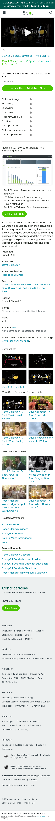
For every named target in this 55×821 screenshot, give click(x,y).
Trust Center (29, 803)
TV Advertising (37, 705)
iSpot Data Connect (12, 639)
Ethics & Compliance (11, 803)
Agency (40, 630)
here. (34, 779)
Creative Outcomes (30, 701)
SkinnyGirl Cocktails (13, 533)
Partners (36, 725)
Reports (6, 697)
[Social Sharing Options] (4, 50)
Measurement (9, 658)
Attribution (24, 658)
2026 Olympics (9, 682)
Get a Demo (8, 729)
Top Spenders (20, 674)
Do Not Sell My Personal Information (18, 785)
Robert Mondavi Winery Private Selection (24, 572)
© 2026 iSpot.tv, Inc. (11, 799)
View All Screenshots (13, 387)
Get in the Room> (40, 6)
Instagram (7, 749)
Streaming (7, 634)
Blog (30, 697)
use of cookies (42, 816)
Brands (17, 630)
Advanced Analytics (42, 658)
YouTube (19, 274)
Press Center (8, 725)
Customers (22, 721)
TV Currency (21, 705)
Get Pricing (22, 729)
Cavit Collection (11, 265)
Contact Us (23, 725)
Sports (18, 634)
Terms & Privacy (29, 799)
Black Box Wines (11, 524)
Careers (34, 721)
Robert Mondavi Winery (15, 529)
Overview (7, 630)
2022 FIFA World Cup (31, 678)
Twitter (18, 744)
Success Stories (10, 701)
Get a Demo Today (14, 213)
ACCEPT (4, 819)
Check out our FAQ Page (15, 340)
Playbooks (7, 705)
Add (14, 327)
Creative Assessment (25, 654)
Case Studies (19, 697)
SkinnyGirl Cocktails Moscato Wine (21, 559)
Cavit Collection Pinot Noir (16, 284)
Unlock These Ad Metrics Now (27, 88)
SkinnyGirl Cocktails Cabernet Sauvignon (25, 563)
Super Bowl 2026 (10, 678)
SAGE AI (28, 639)
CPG (27, 634)
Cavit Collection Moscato (16, 554)
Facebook (7, 274)
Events (46, 701)
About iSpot (8, 721)
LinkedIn (40, 744)
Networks (29, 630)
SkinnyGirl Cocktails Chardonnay (20, 568)
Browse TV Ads (37, 674)
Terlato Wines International (17, 538)
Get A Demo (11, 608)
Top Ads (6, 674)
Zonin (5, 542)
